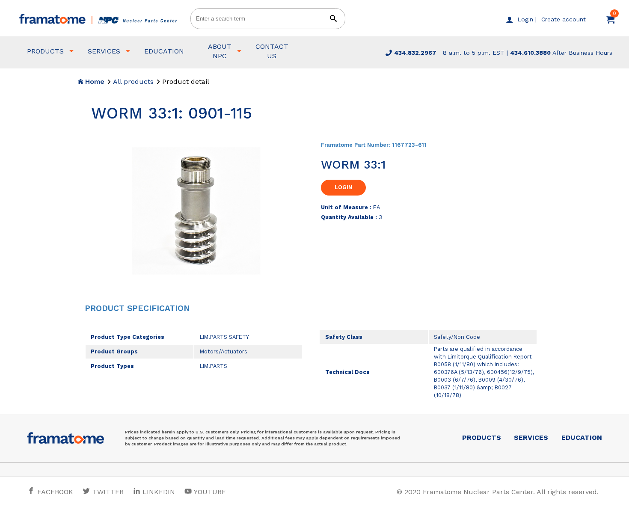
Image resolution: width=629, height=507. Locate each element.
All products (133, 81)
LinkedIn (158, 492)
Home (93, 81)
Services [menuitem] (104, 51)
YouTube (209, 492)
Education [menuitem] (164, 51)
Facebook (54, 492)
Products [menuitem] (45, 51)
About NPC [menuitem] (219, 51)
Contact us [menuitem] (271, 51)
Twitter (107, 492)
